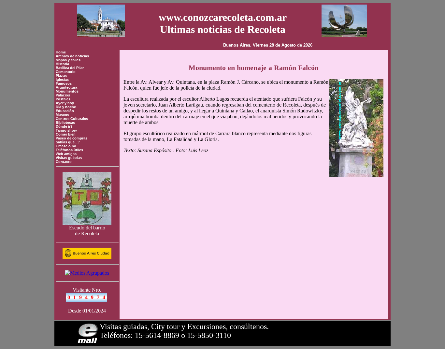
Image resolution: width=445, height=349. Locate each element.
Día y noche (66, 107)
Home (61, 52)
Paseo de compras (71, 138)
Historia (62, 64)
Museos (62, 115)
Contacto (64, 162)
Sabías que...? (68, 142)
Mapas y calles (68, 60)
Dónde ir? (64, 126)
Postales (63, 99)
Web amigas (66, 154)
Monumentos (67, 91)
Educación (65, 111)
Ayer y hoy (65, 103)
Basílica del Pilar (70, 68)
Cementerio (66, 72)
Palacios (63, 95)
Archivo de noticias (72, 56)
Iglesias (62, 79)
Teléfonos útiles (69, 150)
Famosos (64, 83)
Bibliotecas (65, 122)
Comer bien (66, 134)
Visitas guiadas (69, 158)
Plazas (61, 76)
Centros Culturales (72, 119)
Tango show (66, 130)
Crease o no (66, 146)
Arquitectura (66, 87)
